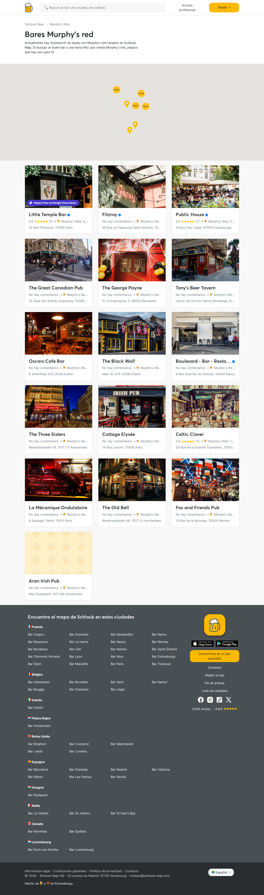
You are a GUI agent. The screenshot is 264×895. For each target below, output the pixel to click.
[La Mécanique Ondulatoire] (58, 480)
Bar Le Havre (78, 642)
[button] (135, 125)
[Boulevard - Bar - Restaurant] (205, 333)
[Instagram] (210, 699)
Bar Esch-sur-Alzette (43, 849)
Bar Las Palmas (80, 777)
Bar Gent (117, 682)
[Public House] (205, 186)
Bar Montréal (37, 831)
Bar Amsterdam (39, 726)
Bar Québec (77, 831)
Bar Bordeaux (38, 649)
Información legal (37, 871)
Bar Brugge (36, 689)
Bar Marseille (78, 664)
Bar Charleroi (79, 689)
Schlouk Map (35, 24)
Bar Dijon (34, 664)
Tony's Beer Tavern (195, 288)
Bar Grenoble (79, 634)
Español (221, 872)
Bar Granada (78, 769)
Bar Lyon (75, 656)
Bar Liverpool (79, 744)
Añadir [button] (223, 7)
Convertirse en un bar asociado (215, 656)
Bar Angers (36, 634)
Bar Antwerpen (39, 682)
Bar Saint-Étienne (164, 649)
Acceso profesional (187, 7)
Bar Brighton (37, 744)
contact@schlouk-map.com (150, 876)
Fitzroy (109, 214)
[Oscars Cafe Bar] (58, 333)
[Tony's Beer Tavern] (205, 260)
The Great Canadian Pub (56, 288)
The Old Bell (115, 507)
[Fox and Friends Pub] (205, 480)
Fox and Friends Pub (198, 507)
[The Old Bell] (132, 480)
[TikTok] (219, 699)
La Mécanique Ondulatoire (58, 507)
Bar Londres (78, 751)
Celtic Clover (190, 434)
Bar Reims (159, 634)
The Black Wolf (118, 361)
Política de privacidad (106, 871)
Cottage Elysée (118, 434)
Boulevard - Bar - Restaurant (207, 361)
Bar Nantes (119, 649)
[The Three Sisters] (58, 406)
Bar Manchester (122, 744)
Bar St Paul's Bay (123, 813)
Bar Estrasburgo (163, 656)
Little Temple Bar (47, 214)
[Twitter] (228, 699)
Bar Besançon (38, 642)
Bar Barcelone (38, 769)
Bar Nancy (118, 642)
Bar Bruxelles (78, 682)
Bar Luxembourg (81, 849)
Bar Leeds (35, 751)
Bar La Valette (38, 813)
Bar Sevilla (118, 777)
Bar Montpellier (122, 634)
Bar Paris (117, 664)
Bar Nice (117, 656)
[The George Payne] (132, 260)
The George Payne (122, 288)
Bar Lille (75, 649)
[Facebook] (200, 699)
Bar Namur (159, 682)
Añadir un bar (215, 675)
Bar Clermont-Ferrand (44, 656)
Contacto (214, 667)
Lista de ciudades (214, 691)
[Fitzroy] (132, 186)
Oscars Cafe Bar (47, 361)
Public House (190, 214)
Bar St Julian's (79, 813)
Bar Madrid (119, 769)
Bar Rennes (160, 642)
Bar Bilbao (35, 777)
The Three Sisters (47, 434)
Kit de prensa (214, 683)
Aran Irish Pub (44, 581)
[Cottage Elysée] (132, 406)
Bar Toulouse (161, 664)
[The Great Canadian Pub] (58, 260)
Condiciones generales (70, 871)
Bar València (161, 769)
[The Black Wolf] (132, 333)
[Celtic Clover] (205, 406)
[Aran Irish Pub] (58, 553)
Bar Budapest (38, 795)
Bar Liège (117, 689)
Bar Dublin (35, 707)
